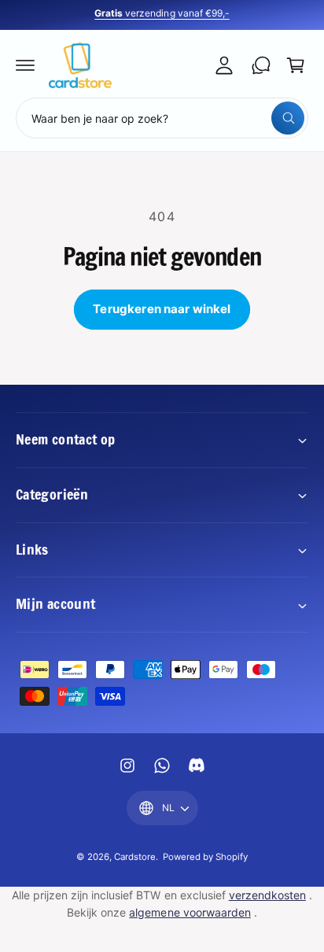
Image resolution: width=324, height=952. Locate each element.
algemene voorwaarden (189, 912)
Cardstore (135, 856)
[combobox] (162, 118)
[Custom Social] (196, 765)
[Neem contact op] (261, 65)
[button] (25, 65)
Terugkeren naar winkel (161, 308)
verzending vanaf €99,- (161, 13)
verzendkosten (267, 895)
